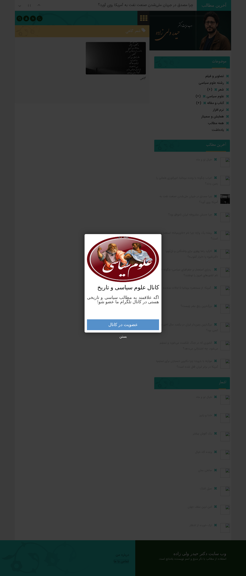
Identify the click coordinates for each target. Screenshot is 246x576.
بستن (123, 336)
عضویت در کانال (123, 324)
